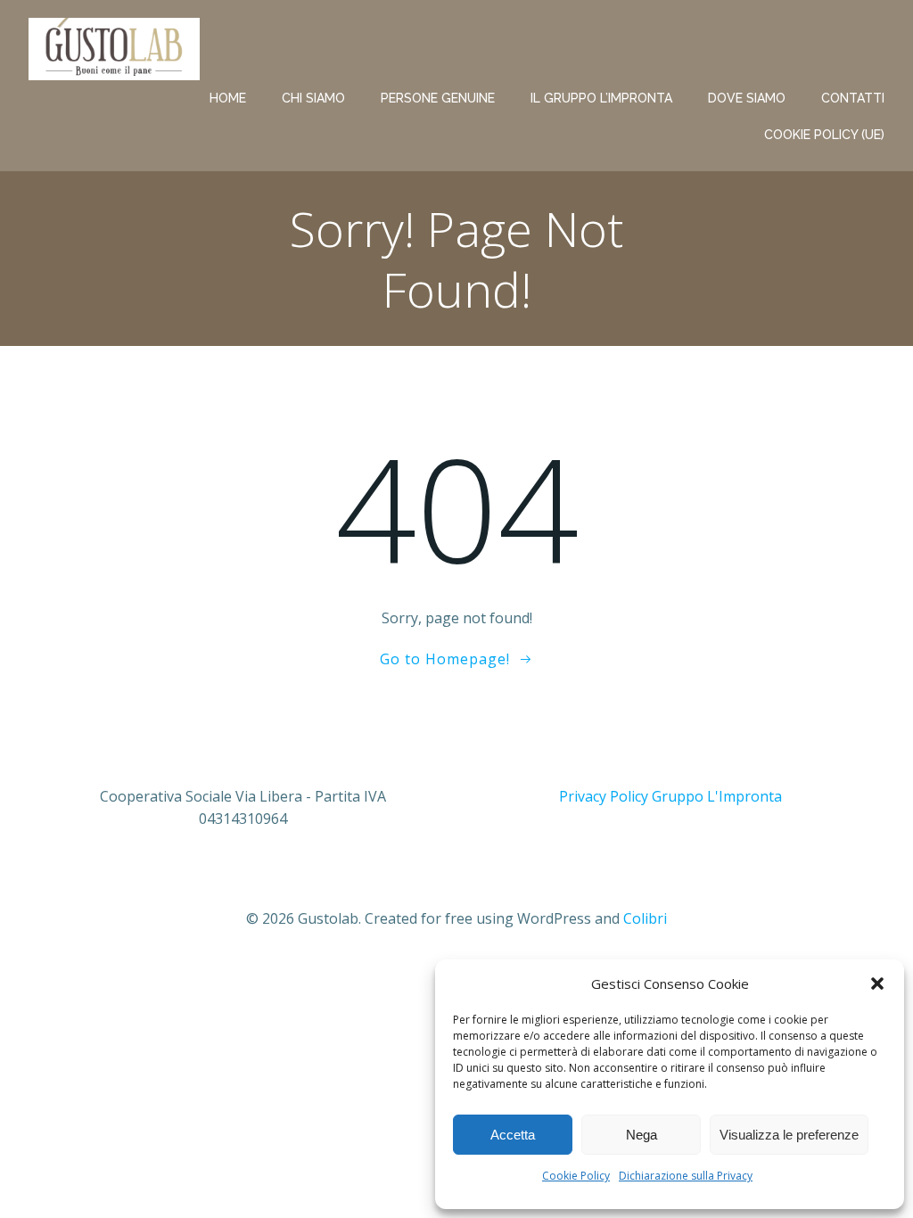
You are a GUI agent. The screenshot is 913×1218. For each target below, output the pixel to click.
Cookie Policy (576, 1175)
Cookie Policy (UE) (824, 135)
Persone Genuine (438, 98)
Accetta (512, 1134)
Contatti (852, 98)
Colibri (645, 918)
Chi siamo (313, 98)
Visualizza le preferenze (789, 1134)
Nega (641, 1134)
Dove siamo (747, 98)
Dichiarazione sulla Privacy (686, 1175)
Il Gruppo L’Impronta (601, 98)
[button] (877, 983)
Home (228, 98)
